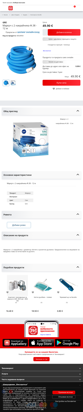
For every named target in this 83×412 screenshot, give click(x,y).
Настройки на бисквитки (65, 401)
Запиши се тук (41, 359)
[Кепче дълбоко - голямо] (43, 284)
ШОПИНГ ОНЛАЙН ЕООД (28, 32)
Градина (25, 15)
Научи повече (45, 335)
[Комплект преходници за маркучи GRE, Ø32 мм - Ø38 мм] (17, 284)
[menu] (5, 8)
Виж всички (47, 51)
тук (42, 409)
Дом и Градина (15, 15)
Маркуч (28, 193)
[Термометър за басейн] (68, 284)
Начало (6, 15)
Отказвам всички (65, 397)
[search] (68, 8)
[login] (78, 8)
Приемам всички (65, 392)
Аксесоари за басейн (36, 15)
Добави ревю (19, 225)
